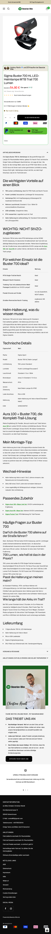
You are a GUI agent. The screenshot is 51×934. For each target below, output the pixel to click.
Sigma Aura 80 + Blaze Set (14, 511)
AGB (4, 864)
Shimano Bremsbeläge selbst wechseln (16, 855)
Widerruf (6, 881)
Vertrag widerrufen (9, 897)
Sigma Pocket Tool (11, 514)
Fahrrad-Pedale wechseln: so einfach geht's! (18, 844)
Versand (5, 885)
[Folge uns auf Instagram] (11, 908)
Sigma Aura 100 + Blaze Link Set (16, 504)
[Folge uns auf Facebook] (5, 908)
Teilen (6, 141)
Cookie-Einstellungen (10, 893)
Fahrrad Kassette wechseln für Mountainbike (18, 840)
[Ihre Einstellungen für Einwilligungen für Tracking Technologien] (47, 930)
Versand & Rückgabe (11, 651)
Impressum (6, 872)
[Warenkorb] (47, 9)
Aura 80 (11, 249)
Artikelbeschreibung (11, 152)
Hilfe (4, 876)
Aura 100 (6, 426)
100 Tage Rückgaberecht (37, 2)
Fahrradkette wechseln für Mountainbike (16, 836)
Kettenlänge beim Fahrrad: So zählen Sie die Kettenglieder (18, 849)
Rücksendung (7, 889)
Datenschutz (7, 868)
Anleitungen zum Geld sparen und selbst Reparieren (24, 658)
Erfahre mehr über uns (19, 759)
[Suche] (8, 9)
